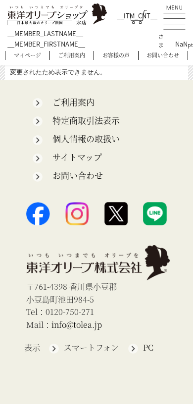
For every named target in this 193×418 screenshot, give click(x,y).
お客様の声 (116, 55)
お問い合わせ (162, 55)
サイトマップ (77, 157)
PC (148, 347)
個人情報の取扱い (86, 138)
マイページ (27, 55)
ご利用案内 (71, 55)
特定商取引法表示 (86, 120)
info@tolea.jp (76, 324)
